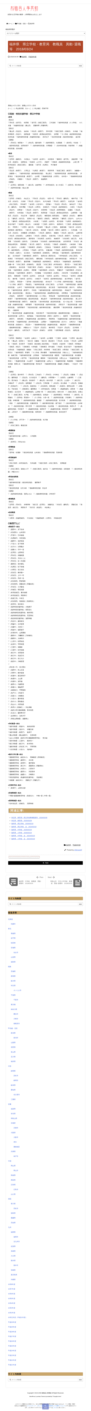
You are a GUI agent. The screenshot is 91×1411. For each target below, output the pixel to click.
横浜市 (16, 1014)
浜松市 (16, 1075)
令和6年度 (11, 1294)
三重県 (13, 1099)
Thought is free (57, 1396)
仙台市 (16, 952)
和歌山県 (14, 1118)
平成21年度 (12, 1365)
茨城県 (13, 971)
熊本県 (13, 1260)
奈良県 (13, 1113)
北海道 (10, 919)
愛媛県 (13, 1218)
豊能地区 (17, 1147)
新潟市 (16, 1038)
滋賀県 (13, 1109)
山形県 (13, 957)
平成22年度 (12, 1360)
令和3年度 (11, 1308)
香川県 (13, 1204)
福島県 (13, 962)
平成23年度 (12, 1355)
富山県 (13, 1052)
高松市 (16, 1208)
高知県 (13, 1223)
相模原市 (17, 1023)
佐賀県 (13, 1246)
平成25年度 (12, 1346)
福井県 (32, 23)
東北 (9, 929)
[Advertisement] (26, 85)
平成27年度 (12, 1336)
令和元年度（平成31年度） (17, 1317)
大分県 (13, 1256)
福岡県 (13, 1232)
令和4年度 (11, 1303)
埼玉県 (13, 985)
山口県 (13, 1194)
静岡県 (13, 1071)
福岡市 (16, 1237)
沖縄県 (13, 1279)
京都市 (16, 1128)
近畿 (9, 1104)
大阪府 (13, 1132)
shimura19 (78, 850)
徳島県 (13, 1213)
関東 (9, 967)
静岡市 (16, 1080)
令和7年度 (11, 1289)
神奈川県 (14, 1009)
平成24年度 (12, 1350)
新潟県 (13, 1033)
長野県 (13, 1047)
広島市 (16, 1189)
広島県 (13, 1185)
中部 (9, 1066)
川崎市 (16, 1019)
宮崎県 (13, 1270)
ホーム (10, 23)
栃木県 (13, 981)
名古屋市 (17, 1094)
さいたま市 (17, 990)
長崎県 (13, 1251)
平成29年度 (12, 1327)
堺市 (15, 1142)
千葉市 (16, 1000)
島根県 (13, 1175)
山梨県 (13, 1042)
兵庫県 (13, 1151)
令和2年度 (11, 1313)
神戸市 (16, 1156)
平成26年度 (12, 1341)
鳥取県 (13, 1180)
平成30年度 (32, 57)
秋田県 (13, 943)
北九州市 (17, 1241)
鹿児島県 (14, 1275)
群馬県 (13, 976)
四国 (9, 1199)
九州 (9, 1227)
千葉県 (13, 995)
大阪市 (16, 1137)
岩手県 (13, 938)
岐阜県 (13, 1085)
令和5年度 (11, 1298)
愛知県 (13, 1090)
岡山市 (16, 1170)
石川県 (13, 1057)
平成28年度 (12, 1332)
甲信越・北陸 (21, 23)
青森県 (13, 933)
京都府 (13, 1123)
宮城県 (13, 948)
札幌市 (13, 924)
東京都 (13, 1004)
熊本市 (16, 1265)
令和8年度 (11, 1284)
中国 (9, 1161)
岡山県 (13, 1166)
